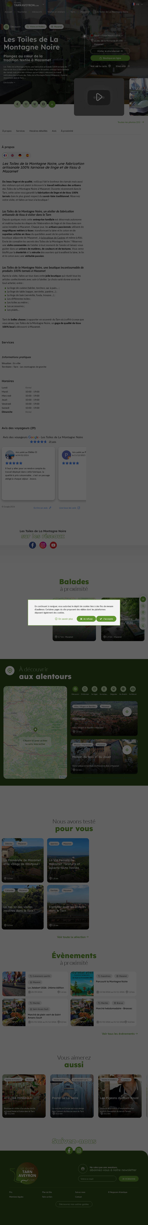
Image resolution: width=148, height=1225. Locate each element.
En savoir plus (66, 618)
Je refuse (87, 618)
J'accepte (108, 618)
